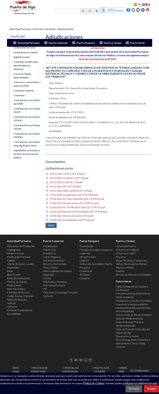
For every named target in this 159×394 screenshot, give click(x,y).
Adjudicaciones (65, 28)
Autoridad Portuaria (28, 42)
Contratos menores (24, 90)
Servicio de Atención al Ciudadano (134, 274)
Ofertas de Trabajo (17, 281)
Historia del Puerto (126, 246)
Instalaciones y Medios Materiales (134, 300)
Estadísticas (49, 253)
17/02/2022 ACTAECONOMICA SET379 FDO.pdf (76, 198)
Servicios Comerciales (55, 263)
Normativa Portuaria (54, 285)
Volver (51, 225)
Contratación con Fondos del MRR (27, 102)
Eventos (120, 271)
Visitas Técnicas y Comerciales (132, 260)
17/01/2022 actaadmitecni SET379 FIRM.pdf (73, 194)
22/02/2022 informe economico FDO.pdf (71, 215)
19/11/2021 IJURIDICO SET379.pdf (69, 178)
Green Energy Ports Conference (133, 339)
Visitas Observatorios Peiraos (131, 263)
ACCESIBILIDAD (139, 370)
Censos (47, 278)
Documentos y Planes (127, 336)
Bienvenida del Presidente (21, 246)
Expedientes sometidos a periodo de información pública (27, 154)
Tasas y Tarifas (50, 267)
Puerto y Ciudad (112, 42)
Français (148, 4)
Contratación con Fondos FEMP (27, 110)
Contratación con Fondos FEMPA (27, 118)
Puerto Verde (137, 42)
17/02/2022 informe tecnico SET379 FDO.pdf (74, 203)
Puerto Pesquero (86, 42)
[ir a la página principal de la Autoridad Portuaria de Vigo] (22, 7)
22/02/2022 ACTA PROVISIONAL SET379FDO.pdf (77, 207)
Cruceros (121, 256)
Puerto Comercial (58, 42)
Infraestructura (88, 256)
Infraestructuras (15, 253)
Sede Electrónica (16, 288)
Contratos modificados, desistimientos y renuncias (26, 65)
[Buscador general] (83, 11)
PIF (45, 288)
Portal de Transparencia (19, 310)
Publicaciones (14, 285)
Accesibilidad (14, 313)
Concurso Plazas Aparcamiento (22, 75)
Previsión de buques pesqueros (96, 249)
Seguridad (48, 274)
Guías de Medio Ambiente (129, 318)
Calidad (11, 260)
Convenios (19, 95)
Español (135, 4)
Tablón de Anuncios (17, 299)
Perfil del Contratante (44, 28)
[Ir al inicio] (96, 11)
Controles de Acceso (18, 292)
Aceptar (151, 388)
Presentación (50, 246)
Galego (139, 4)
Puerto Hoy (49, 249)
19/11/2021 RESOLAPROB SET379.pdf (70, 190)
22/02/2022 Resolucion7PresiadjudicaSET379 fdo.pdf (78, 211)
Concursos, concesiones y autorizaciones (27, 84)
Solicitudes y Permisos (55, 281)
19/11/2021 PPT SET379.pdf (65, 186)
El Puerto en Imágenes (128, 249)
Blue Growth (13, 274)
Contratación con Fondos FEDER (27, 127)
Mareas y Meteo (125, 267)
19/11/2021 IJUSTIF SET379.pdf (67, 173)
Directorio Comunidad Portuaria (60, 292)
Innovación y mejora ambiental (132, 304)
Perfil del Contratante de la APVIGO (97, 58)
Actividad (84, 274)
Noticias (11, 303)
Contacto (12, 306)
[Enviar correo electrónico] (90, 11)
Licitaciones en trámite (26, 52)
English (144, 4)
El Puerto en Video (126, 253)
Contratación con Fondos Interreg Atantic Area (27, 143)
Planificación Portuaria (18, 256)
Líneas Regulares (52, 256)
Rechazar (134, 388)
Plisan (10, 271)
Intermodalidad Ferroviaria (57, 271)
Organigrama (13, 249)
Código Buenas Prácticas (20, 295)
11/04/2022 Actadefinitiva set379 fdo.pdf (71, 219)
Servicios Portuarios (53, 260)
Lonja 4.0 (84, 260)
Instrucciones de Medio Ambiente (134, 314)
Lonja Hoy (85, 253)
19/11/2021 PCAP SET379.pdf (66, 182)
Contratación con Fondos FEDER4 (27, 135)
